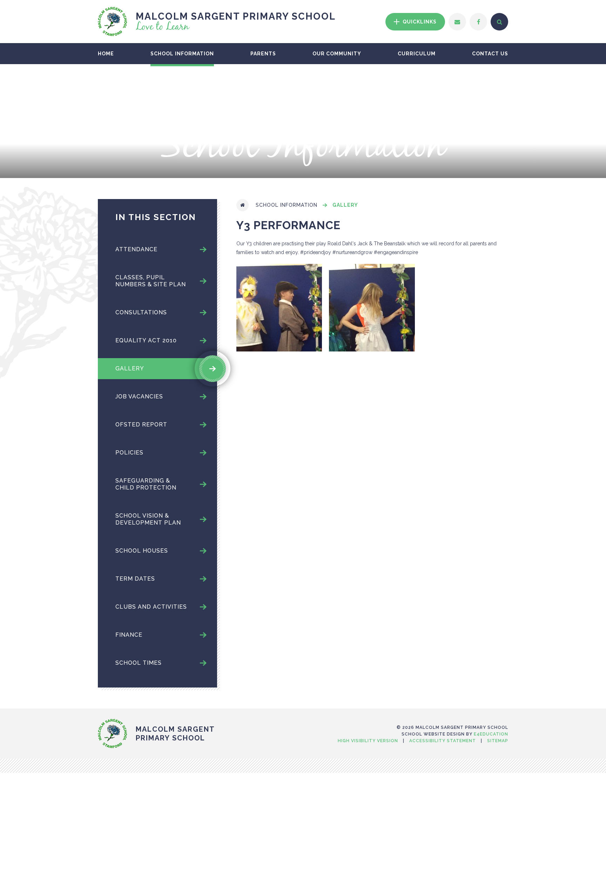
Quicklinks (419, 22)
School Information (286, 205)
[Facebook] (478, 21)
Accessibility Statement (442, 740)
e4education (491, 734)
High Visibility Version (368, 740)
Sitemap (497, 740)
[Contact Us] (457, 21)
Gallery (345, 205)
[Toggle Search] (499, 21)
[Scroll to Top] (303, 711)
